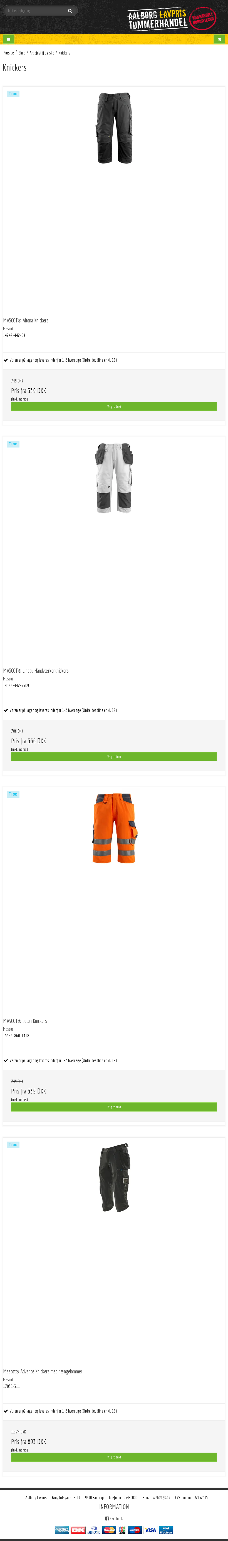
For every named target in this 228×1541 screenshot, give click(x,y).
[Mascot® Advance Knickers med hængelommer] (114, 1248)
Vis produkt (114, 406)
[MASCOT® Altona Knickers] (114, 198)
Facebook (116, 1518)
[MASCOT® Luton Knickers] (114, 898)
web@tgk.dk (161, 1497)
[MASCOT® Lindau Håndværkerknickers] (114, 548)
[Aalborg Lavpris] (171, 16)
